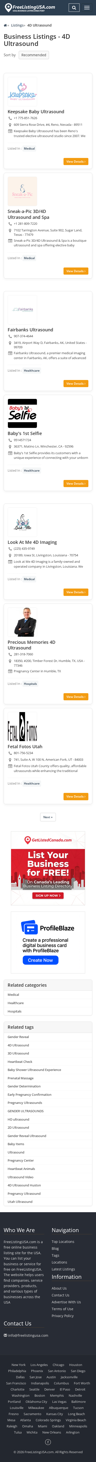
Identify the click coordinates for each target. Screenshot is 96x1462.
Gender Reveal (18, 1037)
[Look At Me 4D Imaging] (22, 522)
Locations (59, 1262)
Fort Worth (82, 1383)
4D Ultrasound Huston (24, 1185)
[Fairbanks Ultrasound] (22, 309)
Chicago (58, 1365)
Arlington (73, 1432)
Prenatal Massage (20, 1078)
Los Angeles (39, 1365)
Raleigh (12, 1426)
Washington (21, 1395)
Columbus (61, 1383)
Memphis (57, 1395)
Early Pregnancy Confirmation (29, 1094)
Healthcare (32, 370)
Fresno (14, 1414)
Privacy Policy (63, 1315)
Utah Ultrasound (20, 1201)
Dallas (20, 1377)
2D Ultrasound (18, 1127)
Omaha (27, 1426)
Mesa (11, 1420)
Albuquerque (58, 1408)
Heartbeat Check (20, 1061)
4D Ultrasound (18, 1045)
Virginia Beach (76, 1420)
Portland (14, 1401)
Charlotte (17, 1389)
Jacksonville (69, 1377)
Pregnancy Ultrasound (24, 1193)
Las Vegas (59, 1401)
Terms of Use (62, 1309)
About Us (59, 1288)
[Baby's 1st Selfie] (22, 413)
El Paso (65, 1389)
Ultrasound (16, 1152)
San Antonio (57, 1371)
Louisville (16, 1408)
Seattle (34, 1389)
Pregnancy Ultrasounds (25, 1102)
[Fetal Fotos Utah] (22, 726)
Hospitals (30, 684)
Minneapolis (78, 1426)
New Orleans (51, 1432)
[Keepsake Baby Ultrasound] (22, 91)
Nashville (75, 1395)
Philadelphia (17, 1371)
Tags (55, 1255)
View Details (75, 161)
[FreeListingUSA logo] (29, 7)
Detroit (80, 1389)
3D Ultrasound (18, 1053)
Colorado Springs (48, 1420)
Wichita (32, 1432)
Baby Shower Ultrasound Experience (34, 1070)
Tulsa (18, 1432)
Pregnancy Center (21, 1160)
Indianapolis (40, 1383)
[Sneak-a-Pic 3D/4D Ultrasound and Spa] (22, 191)
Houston (75, 1365)
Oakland (58, 1426)
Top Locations (63, 1241)
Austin (51, 1377)
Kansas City (54, 1414)
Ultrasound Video (20, 1177)
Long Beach (76, 1414)
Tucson (78, 1408)
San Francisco (16, 1383)
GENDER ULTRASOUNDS (26, 1111)
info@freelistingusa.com (28, 1335)
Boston (39, 1395)
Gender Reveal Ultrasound (27, 1136)
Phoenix (37, 1371)
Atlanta (25, 1420)
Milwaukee (36, 1408)
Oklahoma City (36, 1401)
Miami (42, 1426)
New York (19, 1365)
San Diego (78, 1371)
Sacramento (32, 1414)
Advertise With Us (66, 1302)
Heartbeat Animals (21, 1169)
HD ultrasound (18, 1119)
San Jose (36, 1377)
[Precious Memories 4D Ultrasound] (22, 622)
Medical (29, 148)
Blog (55, 1248)
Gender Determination (24, 1086)
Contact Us (60, 1295)
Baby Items (16, 1144)
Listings (17, 25)
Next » (48, 817)
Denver (49, 1389)
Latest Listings (63, 1269)
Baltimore (78, 1401)
